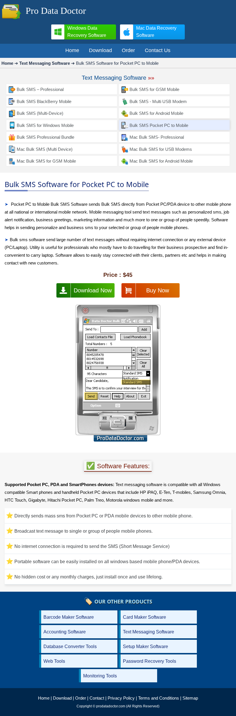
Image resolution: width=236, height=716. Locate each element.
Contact (97, 698)
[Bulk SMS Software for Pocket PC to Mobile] (118, 374)
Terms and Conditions (158, 698)
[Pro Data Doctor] (11, 20)
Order (80, 698)
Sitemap (190, 698)
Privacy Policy (121, 698)
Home (44, 698)
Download (62, 698)
